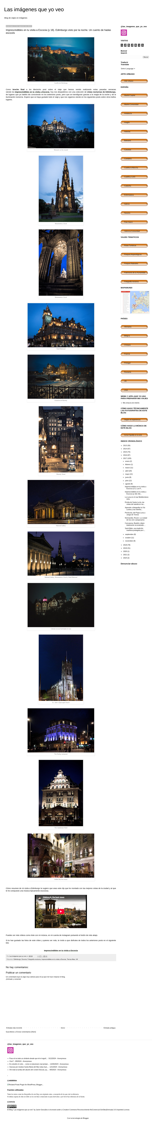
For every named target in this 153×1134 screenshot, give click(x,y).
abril (127, 471)
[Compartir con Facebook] (44, 956)
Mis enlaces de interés (131, 403)
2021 (125, 555)
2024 (125, 558)
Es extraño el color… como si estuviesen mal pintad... (29, 1064)
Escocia (24, 959)
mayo (127, 474)
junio (127, 477)
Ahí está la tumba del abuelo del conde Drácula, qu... (28, 1070)
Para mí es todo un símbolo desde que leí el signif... (28, 1058)
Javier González (42, 1110)
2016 (125, 455)
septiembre (129, 534)
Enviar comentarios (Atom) (26, 1032)
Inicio (63, 1028)
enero (127, 461)
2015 (125, 452)
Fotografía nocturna (34, 959)
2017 (125, 458)
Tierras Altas (71, 959)
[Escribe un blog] (40, 956)
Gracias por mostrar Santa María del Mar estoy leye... (28, 1067)
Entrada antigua (109, 1028)
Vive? (11, 1061)
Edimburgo (17, 959)
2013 (125, 445)
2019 (125, 548)
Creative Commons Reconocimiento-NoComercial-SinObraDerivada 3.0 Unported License (96, 1110)
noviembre (129, 541)
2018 (125, 545)
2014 (125, 449)
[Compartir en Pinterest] (46, 956)
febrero (128, 464)
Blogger (86, 1118)
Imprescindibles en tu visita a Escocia (32, 92)
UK (77, 959)
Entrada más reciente (14, 1028)
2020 (125, 551)
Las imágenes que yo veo (34, 9)
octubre (128, 538)
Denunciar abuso (129, 564)
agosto (128, 484)
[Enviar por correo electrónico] (38, 956)
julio (127, 481)
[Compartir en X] (42, 956)
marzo (127, 468)
